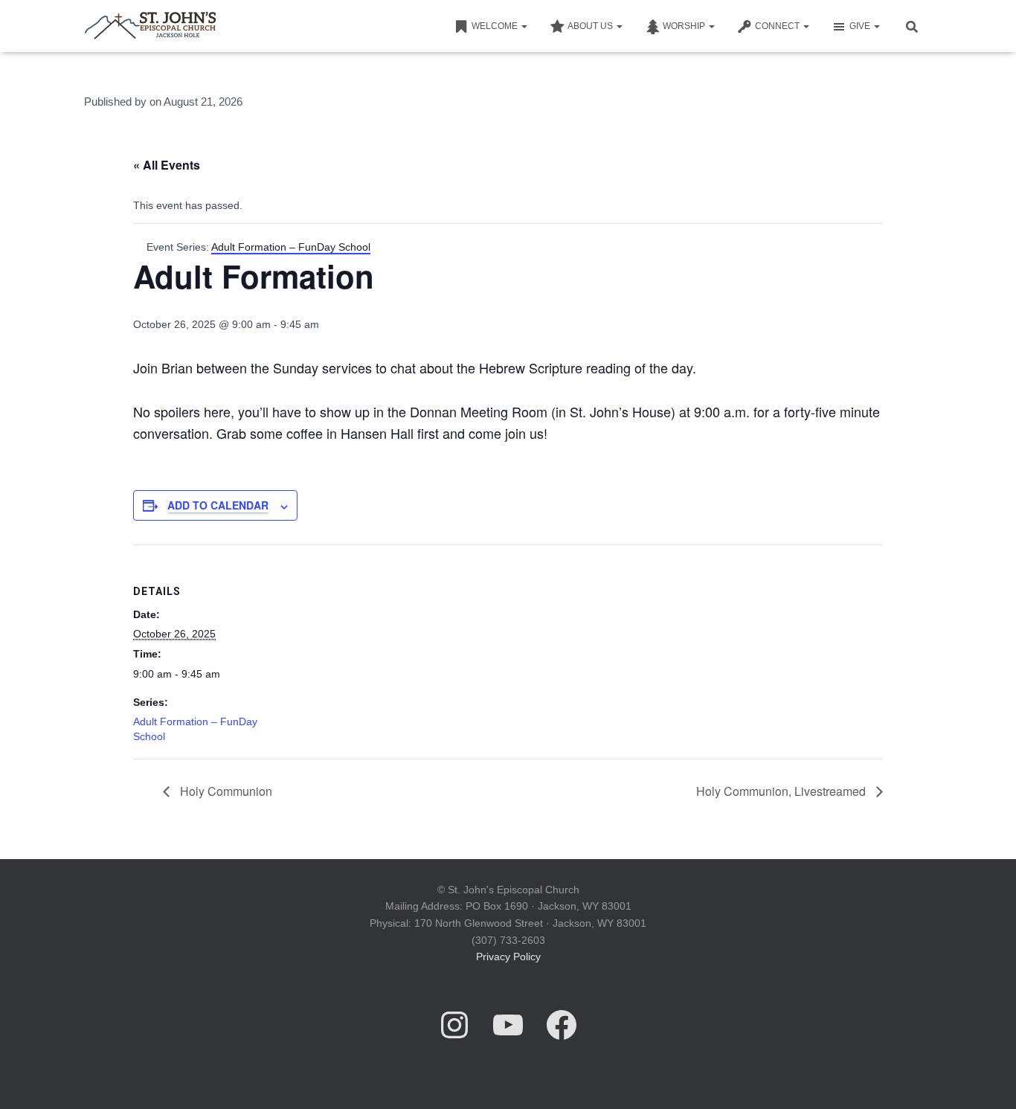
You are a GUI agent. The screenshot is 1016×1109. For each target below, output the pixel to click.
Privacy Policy (508, 956)
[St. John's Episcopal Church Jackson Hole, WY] (150, 26)
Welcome (496, 26)
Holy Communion (224, 791)
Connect (778, 26)
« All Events (166, 164)
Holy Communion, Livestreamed (782, 791)
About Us (591, 26)
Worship (685, 26)
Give (860, 26)
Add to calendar (218, 505)
